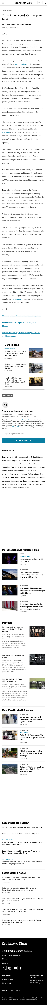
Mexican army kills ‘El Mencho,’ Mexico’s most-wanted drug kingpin (15, 366)
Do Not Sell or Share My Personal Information (25, 999)
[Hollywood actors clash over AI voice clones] (9, 558)
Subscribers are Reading (15, 822)
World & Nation (7, 10)
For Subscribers (9, 349)
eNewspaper (6, 976)
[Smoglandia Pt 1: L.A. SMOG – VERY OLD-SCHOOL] (37, 683)
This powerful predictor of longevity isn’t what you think (22, 827)
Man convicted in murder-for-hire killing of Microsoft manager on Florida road (32, 590)
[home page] (23, 3)
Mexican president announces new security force (21, 315)
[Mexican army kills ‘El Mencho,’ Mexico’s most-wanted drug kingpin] (36, 368)
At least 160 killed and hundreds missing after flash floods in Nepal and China (32, 769)
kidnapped (17, 298)
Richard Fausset (8, 451)
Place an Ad (6, 983)
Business (22, 554)
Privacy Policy (16, 427)
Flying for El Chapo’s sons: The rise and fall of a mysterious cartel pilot (32, 737)
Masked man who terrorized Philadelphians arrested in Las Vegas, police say (31, 719)
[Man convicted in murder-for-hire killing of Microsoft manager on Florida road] (9, 590)
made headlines (21, 64)
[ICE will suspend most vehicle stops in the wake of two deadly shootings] (9, 753)
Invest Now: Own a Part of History (36, 982)
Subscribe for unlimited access (11, 955)
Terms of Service (27, 420)
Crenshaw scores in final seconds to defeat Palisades (21, 834)
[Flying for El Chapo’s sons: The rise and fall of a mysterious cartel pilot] (9, 735)
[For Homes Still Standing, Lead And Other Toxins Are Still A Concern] (37, 631)
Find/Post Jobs (7, 979)
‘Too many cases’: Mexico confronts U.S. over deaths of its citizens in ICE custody (31, 575)
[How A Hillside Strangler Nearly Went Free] (37, 659)
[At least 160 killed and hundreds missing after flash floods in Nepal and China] (9, 769)
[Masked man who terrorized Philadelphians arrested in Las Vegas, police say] (9, 719)
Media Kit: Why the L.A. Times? (36, 977)
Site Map (5, 959)
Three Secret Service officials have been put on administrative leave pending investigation (31, 606)
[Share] (4, 33)
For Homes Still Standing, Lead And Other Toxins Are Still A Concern (13, 629)
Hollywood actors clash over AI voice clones (31, 560)
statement (6, 132)
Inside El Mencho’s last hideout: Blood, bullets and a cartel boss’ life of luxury (15, 353)
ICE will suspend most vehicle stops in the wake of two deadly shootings (31, 753)
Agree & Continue (23, 440)
